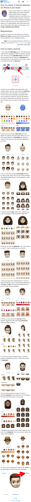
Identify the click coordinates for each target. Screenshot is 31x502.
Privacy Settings (15, 501)
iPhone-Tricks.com (6, 1)
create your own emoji (20, 43)
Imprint (16, 498)
